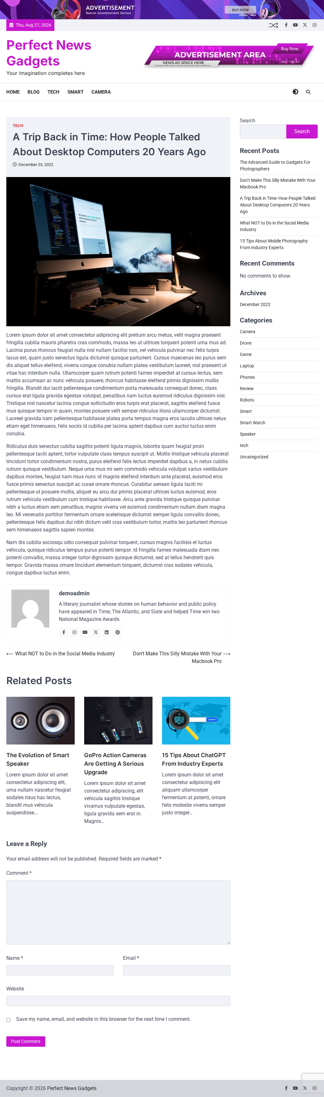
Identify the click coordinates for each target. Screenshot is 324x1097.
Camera (101, 92)
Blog (34, 92)
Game (246, 354)
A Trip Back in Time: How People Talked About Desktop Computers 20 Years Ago (277, 205)
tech (53, 92)
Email (131, 958)
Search (247, 121)
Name (14, 958)
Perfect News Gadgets (48, 53)
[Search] (308, 92)
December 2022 (255, 304)
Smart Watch (252, 422)
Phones (247, 377)
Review (247, 388)
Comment (19, 873)
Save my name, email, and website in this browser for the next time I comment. (103, 1019)
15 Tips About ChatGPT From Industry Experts (194, 759)
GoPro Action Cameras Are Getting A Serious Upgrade (115, 763)
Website (15, 989)
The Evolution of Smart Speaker (37, 759)
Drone (246, 343)
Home (13, 92)
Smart (75, 92)
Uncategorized (254, 456)
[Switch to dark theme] (295, 91)
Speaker (248, 434)
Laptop (247, 365)
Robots (247, 399)
